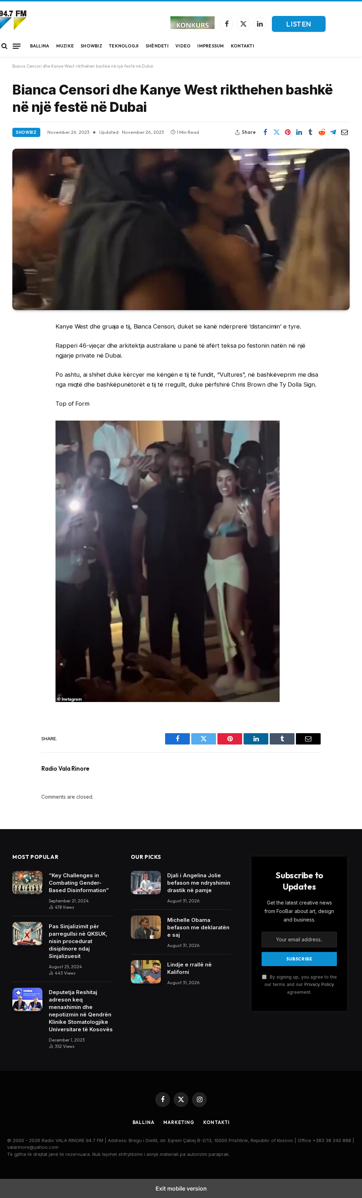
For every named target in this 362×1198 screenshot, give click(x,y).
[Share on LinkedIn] (299, 132)
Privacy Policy (319, 984)
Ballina (39, 46)
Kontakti (242, 46)
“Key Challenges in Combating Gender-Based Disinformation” (79, 883)
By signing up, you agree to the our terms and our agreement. (300, 984)
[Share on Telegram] (333, 132)
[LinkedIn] (20, 381)
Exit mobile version (181, 1188)
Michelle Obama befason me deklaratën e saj (198, 927)
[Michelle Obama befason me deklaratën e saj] (146, 927)
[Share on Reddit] (321, 132)
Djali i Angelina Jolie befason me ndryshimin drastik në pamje (198, 883)
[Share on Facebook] (265, 132)
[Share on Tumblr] (310, 132)
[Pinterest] (20, 399)
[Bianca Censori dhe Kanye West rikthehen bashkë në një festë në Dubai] (181, 229)
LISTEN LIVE (298, 25)
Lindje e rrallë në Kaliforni (189, 968)
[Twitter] (20, 363)
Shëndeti (157, 46)
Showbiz (91, 46)
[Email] (20, 417)
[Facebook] (20, 345)
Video (183, 46)
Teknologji (124, 46)
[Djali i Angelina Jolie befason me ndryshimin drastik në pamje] (146, 882)
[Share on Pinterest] (287, 132)
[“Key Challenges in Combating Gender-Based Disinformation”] (27, 882)
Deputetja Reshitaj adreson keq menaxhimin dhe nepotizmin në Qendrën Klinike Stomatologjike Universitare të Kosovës (81, 1011)
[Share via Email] (344, 132)
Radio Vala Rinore (65, 768)
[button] (4, 46)
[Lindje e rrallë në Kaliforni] (146, 971)
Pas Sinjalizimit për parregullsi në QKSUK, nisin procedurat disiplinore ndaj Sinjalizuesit (78, 941)
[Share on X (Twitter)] (276, 132)
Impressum (210, 46)
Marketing (178, 1122)
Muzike (65, 46)
